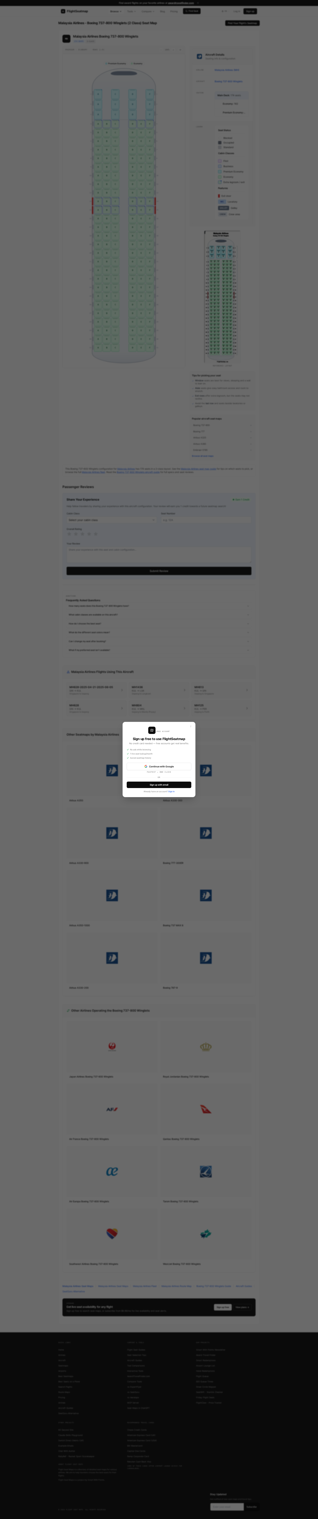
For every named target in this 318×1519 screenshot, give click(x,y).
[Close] (190, 726)
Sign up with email (159, 784)
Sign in (171, 791)
